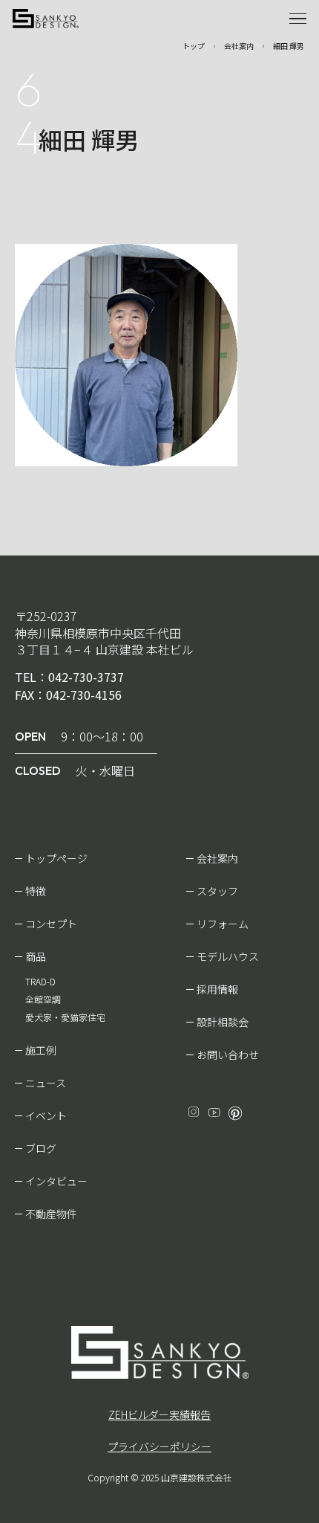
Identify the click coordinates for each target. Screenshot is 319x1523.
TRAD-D (40, 981)
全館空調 (43, 999)
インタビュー (56, 1180)
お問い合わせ (228, 1054)
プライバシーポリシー (159, 1446)
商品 (35, 956)
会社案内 (217, 858)
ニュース (45, 1082)
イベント (46, 1115)
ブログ (40, 1148)
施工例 (40, 1050)
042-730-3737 (86, 677)
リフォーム (223, 923)
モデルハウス (228, 956)
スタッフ (217, 890)
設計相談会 (223, 1021)
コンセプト (51, 923)
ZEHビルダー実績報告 (159, 1414)
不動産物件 (51, 1213)
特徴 (35, 890)
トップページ (56, 858)
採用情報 (217, 989)
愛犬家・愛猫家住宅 (65, 1017)
